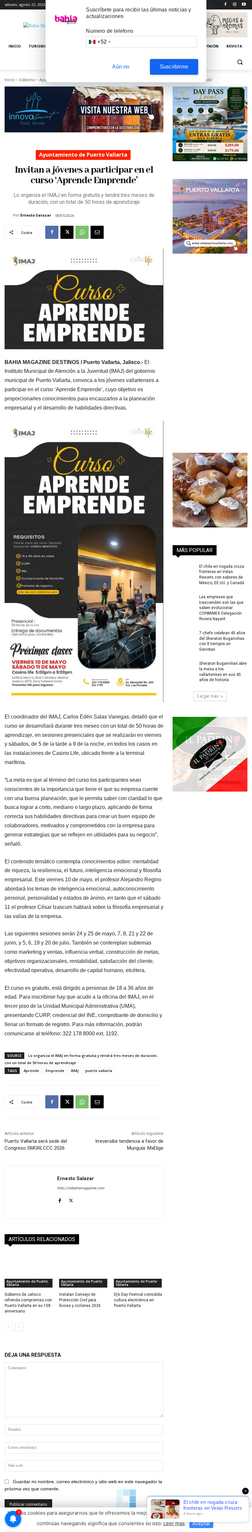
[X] (67, 232)
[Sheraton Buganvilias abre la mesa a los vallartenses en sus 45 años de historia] (184, 669)
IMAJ (75, 1070)
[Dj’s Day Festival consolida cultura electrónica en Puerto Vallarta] (138, 1270)
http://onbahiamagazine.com (80, 1188)
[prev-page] (9, 1327)
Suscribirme (174, 66)
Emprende (55, 1070)
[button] (239, 62)
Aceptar (201, 1523)
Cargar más (208, 696)
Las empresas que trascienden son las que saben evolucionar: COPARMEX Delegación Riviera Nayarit (221, 608)
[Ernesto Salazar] (9, 215)
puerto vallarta (98, 1070)
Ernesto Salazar (35, 215)
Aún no (120, 66)
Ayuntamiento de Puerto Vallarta (83, 154)
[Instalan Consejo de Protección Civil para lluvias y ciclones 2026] (84, 1270)
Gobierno (27, 80)
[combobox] (99, 41)
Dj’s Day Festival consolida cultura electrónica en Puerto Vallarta (138, 1300)
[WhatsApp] (82, 232)
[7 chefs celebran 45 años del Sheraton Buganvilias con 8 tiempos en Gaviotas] (184, 638)
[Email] (97, 232)
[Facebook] (225, 5)
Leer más (174, 1523)
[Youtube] (243, 5)
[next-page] (19, 1327)
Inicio (9, 80)
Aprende (31, 1070)
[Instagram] (234, 5)
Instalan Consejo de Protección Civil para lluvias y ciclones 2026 (80, 1300)
